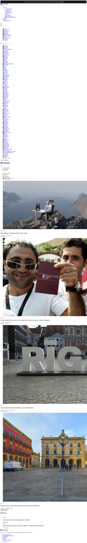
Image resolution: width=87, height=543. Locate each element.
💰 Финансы (7, 11)
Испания (4, 537)
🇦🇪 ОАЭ (4, 133)
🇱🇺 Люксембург (6, 118)
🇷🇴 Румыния (5, 142)
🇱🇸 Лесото (5, 115)
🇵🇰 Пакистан (5, 134)
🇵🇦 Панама (5, 135)
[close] (85, 2)
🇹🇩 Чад (4, 65)
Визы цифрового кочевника (8, 535)
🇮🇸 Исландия (5, 96)
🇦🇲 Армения (5, 51)
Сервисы (4, 18)
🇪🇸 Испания (5, 32)
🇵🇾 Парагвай (5, 136)
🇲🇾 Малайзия (5, 119)
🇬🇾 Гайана (5, 78)
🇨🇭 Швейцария (6, 146)
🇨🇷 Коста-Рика (6, 110)
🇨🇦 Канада (5, 104)
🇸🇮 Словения (5, 155)
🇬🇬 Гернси (5, 80)
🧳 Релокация (8, 9)
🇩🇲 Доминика (5, 70)
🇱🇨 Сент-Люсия (6, 150)
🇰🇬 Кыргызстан (6, 113)
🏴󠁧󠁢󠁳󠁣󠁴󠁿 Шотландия (6, 144)
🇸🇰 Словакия (5, 154)
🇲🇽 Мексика (5, 123)
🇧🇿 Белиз (5, 60)
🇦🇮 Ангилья (5, 47)
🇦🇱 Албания (5, 45)
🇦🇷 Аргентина (6, 50)
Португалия (5, 536)
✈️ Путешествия (8, 16)
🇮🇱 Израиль (5, 101)
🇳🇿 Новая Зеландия (7, 34)
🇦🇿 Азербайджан (6, 54)
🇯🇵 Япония (5, 90)
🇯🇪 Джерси (5, 71)
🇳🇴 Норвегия (5, 131)
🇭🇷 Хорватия (5, 106)
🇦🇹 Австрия (5, 53)
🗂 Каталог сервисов (7, 540)
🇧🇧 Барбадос (5, 56)
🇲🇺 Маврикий (6, 122)
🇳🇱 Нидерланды (6, 38)
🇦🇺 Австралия (6, 52)
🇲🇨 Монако (5, 125)
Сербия (4, 538)
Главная (2, 159)
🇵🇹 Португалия (6, 29)
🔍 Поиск (5, 541)
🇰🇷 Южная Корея (6, 100)
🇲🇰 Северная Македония (8, 152)
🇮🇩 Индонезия (6, 92)
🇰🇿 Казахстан (5, 105)
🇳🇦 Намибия (5, 127)
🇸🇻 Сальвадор (6, 143)
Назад (2, 510)
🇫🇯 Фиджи (5, 73)
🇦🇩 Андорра (5, 46)
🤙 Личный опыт (8, 8)
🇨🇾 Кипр (4, 107)
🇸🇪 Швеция (5, 147)
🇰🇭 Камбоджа (5, 102)
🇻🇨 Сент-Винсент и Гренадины (9, 151)
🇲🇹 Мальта (5, 120)
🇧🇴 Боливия (5, 62)
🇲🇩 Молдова (5, 124)
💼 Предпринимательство (10, 17)
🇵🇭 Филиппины (6, 74)
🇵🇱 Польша (5, 138)
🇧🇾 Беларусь (5, 58)
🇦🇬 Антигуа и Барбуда (7, 49)
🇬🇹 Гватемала (5, 86)
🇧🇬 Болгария (5, 61)
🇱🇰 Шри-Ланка (6, 145)
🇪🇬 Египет (5, 91)
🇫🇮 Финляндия (6, 76)
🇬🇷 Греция (5, 83)
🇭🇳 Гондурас (5, 81)
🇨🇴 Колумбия (5, 109)
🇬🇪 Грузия (5, 85)
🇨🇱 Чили (4, 36)
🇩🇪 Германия (5, 33)
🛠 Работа (7, 13)
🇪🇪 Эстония (5, 72)
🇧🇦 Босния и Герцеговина (8, 63)
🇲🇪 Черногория (6, 31)
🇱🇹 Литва (5, 117)
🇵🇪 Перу (4, 137)
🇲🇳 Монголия (5, 126)
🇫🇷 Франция (5, 39)
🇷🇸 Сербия (5, 30)
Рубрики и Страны (6, 534)
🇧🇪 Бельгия (5, 59)
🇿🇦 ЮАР (4, 99)
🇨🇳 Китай (5, 108)
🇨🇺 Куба (4, 111)
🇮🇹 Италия (5, 98)
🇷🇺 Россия (5, 141)
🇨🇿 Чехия (5, 67)
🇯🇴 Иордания (5, 94)
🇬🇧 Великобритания (7, 35)
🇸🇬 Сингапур (5, 153)
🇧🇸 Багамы (5, 55)
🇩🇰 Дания (5, 69)
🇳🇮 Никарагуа (6, 129)
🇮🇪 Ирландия (5, 95)
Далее (5, 510)
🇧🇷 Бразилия (5, 64)
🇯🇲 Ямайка (5, 89)
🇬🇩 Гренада (5, 82)
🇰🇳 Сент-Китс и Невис (7, 148)
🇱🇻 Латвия (5, 114)
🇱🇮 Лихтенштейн (6, 116)
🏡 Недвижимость (9, 12)
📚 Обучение (8, 14)
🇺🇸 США (5, 156)
